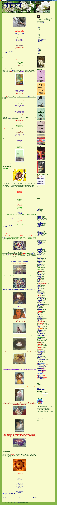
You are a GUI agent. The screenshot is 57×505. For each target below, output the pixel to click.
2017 (38, 30)
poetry (6, 52)
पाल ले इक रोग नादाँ (40, 296)
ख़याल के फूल (39, 274)
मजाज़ (38, 361)
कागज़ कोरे (39, 281)
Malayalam (43, 418)
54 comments (14, 493)
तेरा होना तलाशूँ (40, 353)
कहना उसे (39, 343)
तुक (38, 363)
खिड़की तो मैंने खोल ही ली (41, 336)
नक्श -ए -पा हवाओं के (40, 293)
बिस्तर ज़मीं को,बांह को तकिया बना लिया (42, 39)
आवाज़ (38, 210)
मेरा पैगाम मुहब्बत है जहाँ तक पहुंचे (41, 359)
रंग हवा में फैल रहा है (40, 333)
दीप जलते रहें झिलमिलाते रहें (6, 453)
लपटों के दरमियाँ (39, 255)
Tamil (38, 418)
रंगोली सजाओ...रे (4, 231)
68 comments (14, 51)
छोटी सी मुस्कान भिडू (5, 168)
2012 (38, 34)
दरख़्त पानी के (39, 254)
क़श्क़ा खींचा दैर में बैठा (40, 366)
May (39, 48)
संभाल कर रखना (40, 288)
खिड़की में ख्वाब (40, 289)
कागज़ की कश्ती (40, 369)
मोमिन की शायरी (40, 356)
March (39, 50)
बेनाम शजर (39, 316)
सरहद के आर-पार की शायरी (42, 362)
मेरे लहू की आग (39, 260)
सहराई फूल (39, 278)
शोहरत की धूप (39, 291)
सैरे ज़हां (38, 257)
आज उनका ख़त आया (40, 375)
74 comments (14, 225)
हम (38, 314)
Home (20, 497)
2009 (38, 37)
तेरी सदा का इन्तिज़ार (40, 364)
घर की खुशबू (39, 317)
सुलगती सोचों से (39, 284)
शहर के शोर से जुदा (40, 309)
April (39, 49)
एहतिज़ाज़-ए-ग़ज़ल (40, 330)
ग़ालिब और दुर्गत (39, 371)
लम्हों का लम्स (39, 272)
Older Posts (35, 497)
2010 (38, 36)
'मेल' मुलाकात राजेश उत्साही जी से (40, 389)
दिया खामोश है (39, 253)
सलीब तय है (39, 310)
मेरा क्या (39, 226)
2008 (38, 53)
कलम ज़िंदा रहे (39, 332)
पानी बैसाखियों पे (40, 338)
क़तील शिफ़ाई (39, 354)
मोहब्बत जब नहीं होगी (40, 370)
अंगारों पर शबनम (39, 273)
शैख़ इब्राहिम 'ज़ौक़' (40, 357)
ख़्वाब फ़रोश (39, 358)
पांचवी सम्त (39, 319)
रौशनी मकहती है (39, 270)
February (39, 51)
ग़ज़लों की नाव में (40, 322)
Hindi (45, 418)
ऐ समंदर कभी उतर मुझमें (40, 222)
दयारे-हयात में (39, 331)
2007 (38, 54)
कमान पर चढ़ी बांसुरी (40, 304)
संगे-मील (39, 290)
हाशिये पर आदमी (40, 378)
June (39, 47)
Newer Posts (4, 497)
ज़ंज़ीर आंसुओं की (40, 320)
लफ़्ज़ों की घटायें (39, 297)
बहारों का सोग (39, 376)
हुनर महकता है (39, 294)
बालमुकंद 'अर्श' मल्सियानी (41, 335)
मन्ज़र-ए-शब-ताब (40, 355)
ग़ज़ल (38, 208)
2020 (38, 28)
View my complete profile (40, 22)
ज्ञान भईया (3, 237)
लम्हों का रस (39, 368)
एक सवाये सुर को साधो (40, 277)
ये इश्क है (39, 360)
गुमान (39, 306)
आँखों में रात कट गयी (40, 377)
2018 (38, 29)
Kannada (40, 418)
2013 (38, 33)
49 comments (14, 163)
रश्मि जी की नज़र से (39, 388)
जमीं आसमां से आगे (40, 300)
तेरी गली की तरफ (40, 265)
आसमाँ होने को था (40, 262)
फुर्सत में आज (39, 280)
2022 (38, 26)
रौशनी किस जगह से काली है (41, 298)
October (39, 44)
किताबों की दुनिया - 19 (5, 57)
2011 (38, 35)
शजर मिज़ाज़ (39, 305)
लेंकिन (39, 307)
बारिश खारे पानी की (40, 258)
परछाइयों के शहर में (40, 264)
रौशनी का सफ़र (39, 276)
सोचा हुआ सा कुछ (40, 287)
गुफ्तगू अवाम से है (40, 299)
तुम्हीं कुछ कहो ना (39, 228)
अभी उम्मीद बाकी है (40, 318)
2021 (38, 27)
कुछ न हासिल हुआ (40, 261)
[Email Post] (16, 51)
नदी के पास (39, 286)
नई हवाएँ (39, 379)
